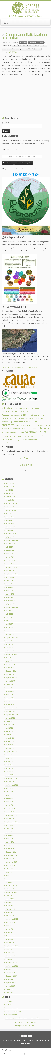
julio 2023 (9, 580)
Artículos (26, 458)
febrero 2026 (10, 497)
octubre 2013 (10, 889)
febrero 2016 (10, 808)
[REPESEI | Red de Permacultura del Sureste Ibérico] (25, 8)
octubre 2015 (10, 818)
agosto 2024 (10, 544)
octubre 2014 (10, 859)
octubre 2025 (10, 507)
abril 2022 (9, 624)
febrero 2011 (10, 956)
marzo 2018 (10, 731)
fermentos (32, 425)
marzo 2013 (10, 906)
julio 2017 (9, 755)
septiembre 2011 (12, 946)
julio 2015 (9, 828)
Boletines (25, 464)
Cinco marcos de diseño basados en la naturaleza (24, 36)
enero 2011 (10, 959)
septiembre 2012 (12, 919)
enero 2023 (10, 597)
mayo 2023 (10, 587)
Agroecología (7, 414)
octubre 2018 (10, 711)
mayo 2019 (10, 691)
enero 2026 (10, 500)
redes (31, 436)
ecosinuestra (44, 422)
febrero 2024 (10, 560)
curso (37, 418)
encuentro (8, 425)
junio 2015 (9, 832)
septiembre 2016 (12, 785)
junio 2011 (9, 949)
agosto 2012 (10, 922)
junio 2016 (9, 795)
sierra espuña (17, 440)
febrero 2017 (10, 771)
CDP (32, 418)
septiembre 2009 (12, 983)
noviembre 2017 (11, 745)
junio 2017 (9, 758)
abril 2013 (9, 902)
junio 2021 (9, 641)
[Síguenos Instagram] (8, 23)
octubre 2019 (10, 674)
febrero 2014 (10, 879)
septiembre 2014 (12, 862)
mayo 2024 (10, 550)
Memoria (40, 42)
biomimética (21, 46)
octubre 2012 (10, 916)
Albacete (17, 415)
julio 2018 (9, 721)
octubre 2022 (10, 604)
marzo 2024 (10, 557)
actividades (7, 407)
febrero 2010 (10, 973)
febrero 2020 (10, 664)
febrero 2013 (10, 909)
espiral (25, 425)
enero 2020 (10, 668)
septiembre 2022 (12, 607)
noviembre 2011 (11, 939)
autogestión (39, 415)
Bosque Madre (25, 418)
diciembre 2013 (11, 885)
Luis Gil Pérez (12, 52)
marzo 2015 (10, 842)
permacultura (6, 49)
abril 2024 (9, 554)
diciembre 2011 (11, 936)
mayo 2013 (10, 899)
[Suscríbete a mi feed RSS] (3, 23)
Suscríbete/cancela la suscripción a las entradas (22, 1018)
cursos (42, 418)
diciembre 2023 (11, 567)
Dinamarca (30, 46)
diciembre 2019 (11, 671)
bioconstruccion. (11, 418)
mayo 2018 (10, 725)
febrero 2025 (10, 527)
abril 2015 (9, 838)
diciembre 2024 (11, 534)
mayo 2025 (10, 517)
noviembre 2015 (11, 815)
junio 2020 (9, 661)
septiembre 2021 (12, 637)
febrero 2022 (10, 631)
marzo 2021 (10, 644)
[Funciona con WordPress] (25, 1053)
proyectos (26, 436)
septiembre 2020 (12, 654)
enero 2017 (10, 775)
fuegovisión (40, 425)
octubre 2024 (10, 537)
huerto (24, 429)
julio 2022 (9, 614)
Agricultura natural (20, 408)
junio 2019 (9, 688)
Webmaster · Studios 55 (26, 1022)
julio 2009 (9, 989)
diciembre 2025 (11, 503)
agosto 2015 (10, 825)
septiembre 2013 (12, 892)
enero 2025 (10, 530)
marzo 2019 (10, 698)
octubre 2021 (10, 634)
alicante (24, 414)
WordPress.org (11, 1014)
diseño (37, 46)
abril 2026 (9, 490)
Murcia (44, 428)
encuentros (19, 425)
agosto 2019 (10, 681)
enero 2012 (10, 932)
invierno (29, 429)
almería (31, 415)
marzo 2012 (10, 929)
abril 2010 (9, 969)
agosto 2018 (10, 718)
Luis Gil (36, 428)
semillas (9, 439)
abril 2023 (9, 590)
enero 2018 (10, 738)
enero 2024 (10, 564)
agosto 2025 (10, 513)
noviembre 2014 (11, 855)
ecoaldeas (35, 422)
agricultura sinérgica (37, 411)
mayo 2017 (10, 761)
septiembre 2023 (12, 574)
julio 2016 (9, 792)
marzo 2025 (10, 523)
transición (5, 443)
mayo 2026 (10, 487)
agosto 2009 (10, 986)
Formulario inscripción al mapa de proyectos (21, 366)
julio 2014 (9, 869)
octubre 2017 (10, 748)
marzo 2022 (10, 627)
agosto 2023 (10, 577)
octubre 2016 (10, 782)
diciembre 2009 (11, 976)
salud (3, 440)
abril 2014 (9, 875)
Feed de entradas (12, 1008)
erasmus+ (43, 46)
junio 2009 (9, 993)
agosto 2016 (10, 788)
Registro (9, 1001)
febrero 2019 (10, 701)
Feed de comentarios (13, 1011)
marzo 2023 (10, 594)
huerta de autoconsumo (11, 428)
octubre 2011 (10, 942)
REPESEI (30, 49)
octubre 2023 (10, 570)
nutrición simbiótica (10, 432)
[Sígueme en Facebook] (5, 23)
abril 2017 (9, 765)
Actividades (23, 42)
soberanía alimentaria (29, 439)
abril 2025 (9, 520)
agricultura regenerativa (16, 411)
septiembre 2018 (12, 714)
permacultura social (8, 436)
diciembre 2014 (11, 852)
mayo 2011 (10, 952)
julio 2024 (9, 547)
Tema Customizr (42, 1054)
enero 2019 (10, 704)
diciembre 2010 (11, 962)
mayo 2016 (10, 798)
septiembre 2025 (12, 510)
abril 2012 (9, 926)
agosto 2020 (10, 658)
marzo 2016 (10, 805)
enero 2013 (10, 912)
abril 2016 (9, 802)
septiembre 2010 (12, 966)
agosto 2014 (10, 865)
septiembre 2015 (12, 822)
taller (40, 439)
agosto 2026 (10, 483)
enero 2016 (10, 812)
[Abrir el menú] (47, 22)
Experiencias (32, 42)
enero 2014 (10, 882)
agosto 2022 (10, 611)
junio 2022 (9, 617)
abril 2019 (9, 694)
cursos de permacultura (13, 421)
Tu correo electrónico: (10, 149)
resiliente (38, 49)
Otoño (21, 432)
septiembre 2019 (12, 678)
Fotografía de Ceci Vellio (26, 1025)
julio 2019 (9, 684)
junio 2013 (9, 895)
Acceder (8, 1004)
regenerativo (22, 49)
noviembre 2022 (11, 601)
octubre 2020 (10, 651)
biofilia (14, 46)
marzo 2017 (10, 768)
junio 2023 (9, 584)
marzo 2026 (10, 493)
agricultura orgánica (34, 408)
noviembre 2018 (11, 708)
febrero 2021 (10, 647)
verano (12, 443)
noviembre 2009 (11, 979)
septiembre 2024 (12, 540)
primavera (19, 436)
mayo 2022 (10, 621)
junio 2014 (9, 872)
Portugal (14, 49)
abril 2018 (9, 728)
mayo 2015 (10, 835)
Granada (47, 425)
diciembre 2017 (11, 741)
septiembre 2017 (12, 751)
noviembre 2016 (11, 778)
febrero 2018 (10, 735)
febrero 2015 (10, 845)
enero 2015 (10, 849)
